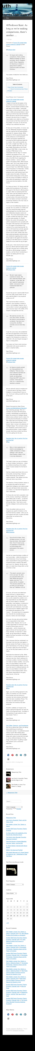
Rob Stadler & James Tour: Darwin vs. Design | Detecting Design (16, 962)
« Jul (7, 923)
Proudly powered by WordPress (14, 1029)
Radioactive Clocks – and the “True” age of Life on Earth (16, 994)
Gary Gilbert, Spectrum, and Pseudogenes (17, 725)
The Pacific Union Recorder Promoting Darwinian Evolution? (16, 838)
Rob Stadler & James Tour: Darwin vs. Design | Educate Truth (16, 932)
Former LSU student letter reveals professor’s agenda (16, 43)
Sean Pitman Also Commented (15, 87)
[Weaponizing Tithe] (11, 870)
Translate (18, 809)
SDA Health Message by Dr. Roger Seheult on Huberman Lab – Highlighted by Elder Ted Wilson (17, 854)
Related (9, 91)
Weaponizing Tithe (16, 772)
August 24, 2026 (10, 762)
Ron (8, 442)
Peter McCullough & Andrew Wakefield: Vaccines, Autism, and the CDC (16, 842)
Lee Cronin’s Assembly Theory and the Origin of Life (20, 779)
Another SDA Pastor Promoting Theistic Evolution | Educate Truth (16, 938)
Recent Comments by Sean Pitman (18, 89)
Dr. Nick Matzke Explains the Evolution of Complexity (17, 934)
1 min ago (9, 39)
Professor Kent (11, 49)
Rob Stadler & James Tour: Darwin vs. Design (19, 785)
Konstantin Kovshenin (18, 1030)
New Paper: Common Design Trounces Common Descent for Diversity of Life (17, 972)
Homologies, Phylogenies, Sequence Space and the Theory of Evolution (16, 949)
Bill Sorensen (10, 532)
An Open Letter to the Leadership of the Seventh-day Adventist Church (16, 834)
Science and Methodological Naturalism (16, 408)
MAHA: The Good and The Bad (14, 850)
